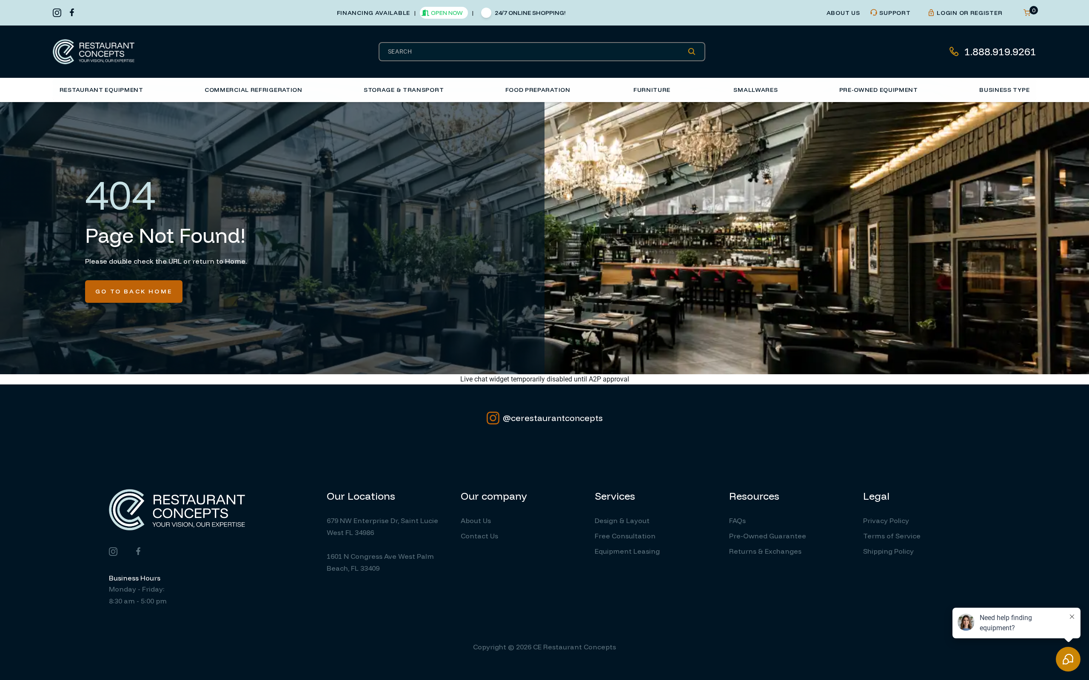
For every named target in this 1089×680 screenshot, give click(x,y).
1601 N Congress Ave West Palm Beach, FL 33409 (380, 562)
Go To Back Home (133, 291)
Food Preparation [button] (537, 90)
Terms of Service (892, 536)
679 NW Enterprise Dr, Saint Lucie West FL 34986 (382, 526)
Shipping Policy (888, 551)
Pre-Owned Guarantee (767, 536)
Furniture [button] (651, 90)
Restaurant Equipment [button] (101, 90)
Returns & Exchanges (765, 551)
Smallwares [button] (755, 90)
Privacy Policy (886, 520)
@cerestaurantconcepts (553, 418)
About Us (476, 520)
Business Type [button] (1004, 90)
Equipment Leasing (627, 551)
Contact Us (479, 536)
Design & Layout (622, 520)
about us (843, 13)
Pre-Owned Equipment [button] (878, 90)
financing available (373, 13)
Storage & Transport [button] (404, 90)
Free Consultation (625, 536)
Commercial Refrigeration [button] (253, 90)
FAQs (737, 520)
